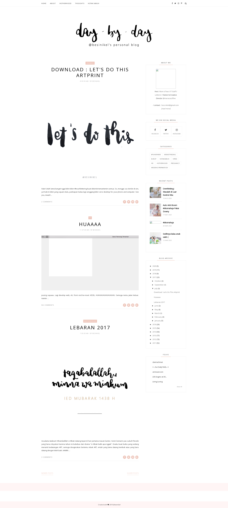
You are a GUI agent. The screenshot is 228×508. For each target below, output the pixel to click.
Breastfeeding (170, 154)
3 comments (46, 457)
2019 (154, 270)
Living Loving (158, 381)
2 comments (46, 202)
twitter (165, 134)
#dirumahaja (168, 222)
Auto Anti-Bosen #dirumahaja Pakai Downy (171, 208)
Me (152, 163)
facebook (155, 134)
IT (90, 218)
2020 (154, 266)
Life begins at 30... (160, 377)
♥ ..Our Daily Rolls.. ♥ (161, 367)
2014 (154, 332)
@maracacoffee (169, 98)
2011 (154, 343)
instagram (176, 134)
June (156, 306)
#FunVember (156, 154)
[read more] (165, 108)
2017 (154, 277)
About (53, 3)
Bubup (153, 159)
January (158, 320)
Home (43, 3)
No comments (47, 305)
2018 (154, 273)
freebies (90, 63)
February (158, 317)
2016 (154, 324)
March (157, 313)
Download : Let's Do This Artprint (90, 72)
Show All (179, 387)
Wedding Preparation (159, 167)
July (156, 288)
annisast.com (158, 372)
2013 (154, 335)
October (158, 281)
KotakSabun (164, 159)
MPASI (175, 159)
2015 (154, 328)
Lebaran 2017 (90, 327)
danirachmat (158, 362)
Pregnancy (175, 163)
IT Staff (173, 91)
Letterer (158, 95)
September (159, 285)
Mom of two (164, 91)
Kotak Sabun (93, 3)
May (156, 309)
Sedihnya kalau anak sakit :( (171, 235)
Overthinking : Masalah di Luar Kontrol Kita (170, 191)
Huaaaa (90, 224)
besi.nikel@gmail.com (170, 105)
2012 (154, 339)
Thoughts (79, 3)
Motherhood (65, 3)
